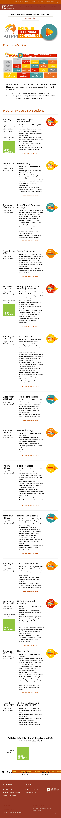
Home (26, 1)
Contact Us (33, 1)
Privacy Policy (46, 806)
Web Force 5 (12, 809)
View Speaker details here (30, 153)
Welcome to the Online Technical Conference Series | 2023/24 (30, 14)
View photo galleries (30, 792)
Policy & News (54, 7)
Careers (46, 7)
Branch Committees (8, 790)
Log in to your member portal (47, 1)
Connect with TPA (19, 1)
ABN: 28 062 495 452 (37, 806)
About (21, 7)
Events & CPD (38, 7)
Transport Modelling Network (10, 795)
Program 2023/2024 (30, 18)
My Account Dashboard (31, 790)
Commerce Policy (36, 808)
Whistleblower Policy (46, 808)
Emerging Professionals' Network (11, 792)
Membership (29, 7)
